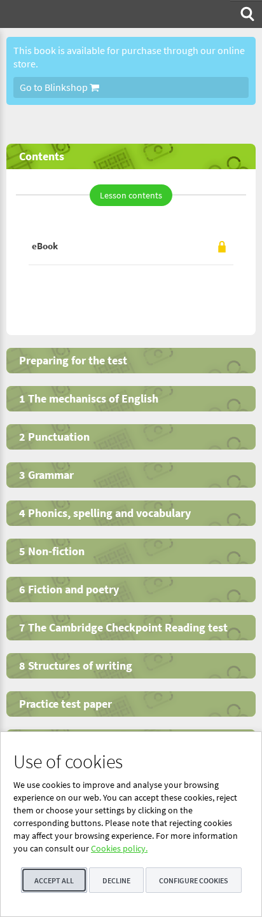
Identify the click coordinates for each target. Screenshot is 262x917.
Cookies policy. (119, 848)
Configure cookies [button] (193, 880)
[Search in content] (246, 14)
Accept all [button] (54, 880)
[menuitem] (246, 14)
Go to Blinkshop (55, 87)
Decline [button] (116, 880)
